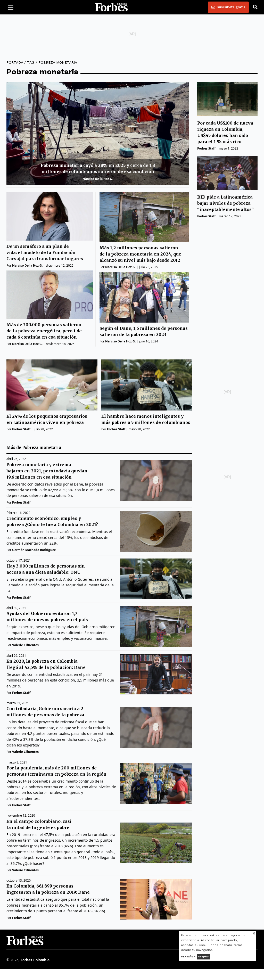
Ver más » (188, 956)
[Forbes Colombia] (111, 7)
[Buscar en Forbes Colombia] (255, 7)
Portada (14, 62)
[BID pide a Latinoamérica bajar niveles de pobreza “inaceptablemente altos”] (227, 173)
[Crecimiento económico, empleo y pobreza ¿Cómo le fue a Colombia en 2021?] (156, 531)
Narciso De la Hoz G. (97, 179)
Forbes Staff (206, 148)
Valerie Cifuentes (25, 645)
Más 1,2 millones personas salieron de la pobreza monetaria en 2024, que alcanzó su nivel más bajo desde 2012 (140, 254)
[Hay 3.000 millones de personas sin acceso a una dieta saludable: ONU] (156, 579)
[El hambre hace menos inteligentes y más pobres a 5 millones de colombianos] (146, 385)
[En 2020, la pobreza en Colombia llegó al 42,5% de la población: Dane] (156, 674)
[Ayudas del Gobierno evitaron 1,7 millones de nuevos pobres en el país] (156, 626)
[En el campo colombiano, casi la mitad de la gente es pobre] (156, 843)
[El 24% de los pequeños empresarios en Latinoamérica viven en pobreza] (51, 385)
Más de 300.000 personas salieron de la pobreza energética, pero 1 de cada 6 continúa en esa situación (44, 331)
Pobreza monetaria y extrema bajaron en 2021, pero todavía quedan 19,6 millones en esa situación (46, 471)
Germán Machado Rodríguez (34, 550)
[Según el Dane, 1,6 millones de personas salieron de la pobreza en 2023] (144, 297)
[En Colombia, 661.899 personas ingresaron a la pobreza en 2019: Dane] (156, 899)
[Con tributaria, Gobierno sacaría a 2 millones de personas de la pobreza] (156, 727)
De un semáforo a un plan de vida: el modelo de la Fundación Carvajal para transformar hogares (44, 252)
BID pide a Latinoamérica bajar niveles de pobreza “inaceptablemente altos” (225, 203)
